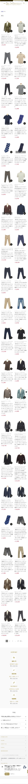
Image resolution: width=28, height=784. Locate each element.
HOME (2, 11)
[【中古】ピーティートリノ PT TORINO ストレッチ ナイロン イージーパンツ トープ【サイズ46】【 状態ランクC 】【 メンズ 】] (7, 177)
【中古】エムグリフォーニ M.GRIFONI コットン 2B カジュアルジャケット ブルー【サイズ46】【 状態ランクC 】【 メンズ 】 (21, 406)
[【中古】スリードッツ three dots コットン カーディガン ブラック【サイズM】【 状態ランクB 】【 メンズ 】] (21, 365)
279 (18, 641)
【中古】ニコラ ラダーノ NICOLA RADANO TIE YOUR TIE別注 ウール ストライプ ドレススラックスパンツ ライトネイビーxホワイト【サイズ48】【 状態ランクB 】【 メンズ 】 (21, 255)
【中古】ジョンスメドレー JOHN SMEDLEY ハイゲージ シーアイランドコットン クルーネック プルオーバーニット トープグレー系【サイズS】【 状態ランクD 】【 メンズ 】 (7, 408)
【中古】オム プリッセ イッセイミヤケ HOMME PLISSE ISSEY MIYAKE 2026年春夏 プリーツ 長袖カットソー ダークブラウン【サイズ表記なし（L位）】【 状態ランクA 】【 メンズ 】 (21, 474)
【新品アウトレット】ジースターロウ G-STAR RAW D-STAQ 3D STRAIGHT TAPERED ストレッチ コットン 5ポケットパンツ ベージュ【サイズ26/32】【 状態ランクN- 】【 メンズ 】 (20, 566)
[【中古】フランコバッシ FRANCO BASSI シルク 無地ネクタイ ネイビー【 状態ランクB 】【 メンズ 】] (21, 148)
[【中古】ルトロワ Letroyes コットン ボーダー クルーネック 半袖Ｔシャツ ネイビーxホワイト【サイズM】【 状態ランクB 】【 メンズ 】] (21, 89)
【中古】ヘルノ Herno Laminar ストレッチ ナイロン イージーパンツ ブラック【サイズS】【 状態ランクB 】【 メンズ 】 (7, 102)
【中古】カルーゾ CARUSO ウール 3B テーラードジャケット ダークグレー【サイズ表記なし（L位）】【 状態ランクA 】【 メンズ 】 (21, 597)
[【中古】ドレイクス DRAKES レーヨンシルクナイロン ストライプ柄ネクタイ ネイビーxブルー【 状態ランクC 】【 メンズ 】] (7, 520)
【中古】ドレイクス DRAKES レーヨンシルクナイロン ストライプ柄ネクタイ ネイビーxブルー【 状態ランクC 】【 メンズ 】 (7, 533)
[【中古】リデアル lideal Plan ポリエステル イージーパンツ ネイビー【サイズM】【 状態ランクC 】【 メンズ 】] (21, 273)
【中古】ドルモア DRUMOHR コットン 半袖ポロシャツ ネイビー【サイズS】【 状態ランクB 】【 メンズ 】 (7, 132)
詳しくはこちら (14, 666)
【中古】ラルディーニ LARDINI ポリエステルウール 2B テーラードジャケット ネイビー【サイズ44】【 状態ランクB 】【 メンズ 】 (21, 504)
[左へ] (2, 4)
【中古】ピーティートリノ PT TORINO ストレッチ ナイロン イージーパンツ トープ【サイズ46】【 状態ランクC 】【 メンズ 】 (7, 189)
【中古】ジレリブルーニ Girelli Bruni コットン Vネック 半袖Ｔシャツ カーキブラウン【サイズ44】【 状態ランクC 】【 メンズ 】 (7, 377)
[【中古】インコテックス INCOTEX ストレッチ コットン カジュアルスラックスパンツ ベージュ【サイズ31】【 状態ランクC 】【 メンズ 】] (7, 303)
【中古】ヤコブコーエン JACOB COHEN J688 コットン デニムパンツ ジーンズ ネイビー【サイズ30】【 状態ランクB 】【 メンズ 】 (7, 346)
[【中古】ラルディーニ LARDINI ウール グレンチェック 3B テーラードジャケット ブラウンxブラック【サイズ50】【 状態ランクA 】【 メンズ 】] (7, 616)
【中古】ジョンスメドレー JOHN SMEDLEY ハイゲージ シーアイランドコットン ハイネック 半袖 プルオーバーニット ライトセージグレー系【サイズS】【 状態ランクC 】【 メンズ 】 (21, 191)
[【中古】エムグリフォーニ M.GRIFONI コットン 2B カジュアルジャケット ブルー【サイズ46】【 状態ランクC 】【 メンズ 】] (21, 393)
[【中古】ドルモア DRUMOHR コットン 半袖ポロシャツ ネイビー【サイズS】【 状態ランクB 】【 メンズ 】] (7, 119)
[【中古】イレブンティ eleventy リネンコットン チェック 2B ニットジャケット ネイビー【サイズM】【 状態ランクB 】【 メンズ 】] (7, 491)
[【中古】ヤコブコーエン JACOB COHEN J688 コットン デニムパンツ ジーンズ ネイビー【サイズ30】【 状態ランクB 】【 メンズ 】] (7, 334)
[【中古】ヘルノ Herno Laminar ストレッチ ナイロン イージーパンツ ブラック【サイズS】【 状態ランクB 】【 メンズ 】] (7, 89)
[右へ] (26, 4)
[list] (14, 680)
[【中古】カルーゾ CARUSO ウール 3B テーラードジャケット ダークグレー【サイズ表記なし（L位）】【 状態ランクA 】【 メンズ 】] (21, 584)
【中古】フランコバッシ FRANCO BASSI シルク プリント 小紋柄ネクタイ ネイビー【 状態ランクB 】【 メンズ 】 (21, 132)
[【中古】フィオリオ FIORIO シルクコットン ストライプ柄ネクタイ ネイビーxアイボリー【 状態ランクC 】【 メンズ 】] (7, 148)
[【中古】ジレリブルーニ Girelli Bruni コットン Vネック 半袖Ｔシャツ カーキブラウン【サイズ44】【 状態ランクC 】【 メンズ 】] (7, 365)
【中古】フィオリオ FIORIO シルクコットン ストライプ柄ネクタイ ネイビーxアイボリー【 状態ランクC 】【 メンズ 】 (7, 161)
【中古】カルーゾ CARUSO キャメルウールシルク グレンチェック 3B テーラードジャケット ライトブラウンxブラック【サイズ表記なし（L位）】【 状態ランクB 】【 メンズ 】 (7, 598)
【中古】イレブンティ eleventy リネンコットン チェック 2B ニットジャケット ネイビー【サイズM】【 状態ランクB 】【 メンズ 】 (7, 504)
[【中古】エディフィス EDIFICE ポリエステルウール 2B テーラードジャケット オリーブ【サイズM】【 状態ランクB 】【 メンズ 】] (7, 27)
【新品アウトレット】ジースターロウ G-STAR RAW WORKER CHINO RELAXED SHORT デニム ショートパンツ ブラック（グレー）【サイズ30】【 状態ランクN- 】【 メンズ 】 (21, 534)
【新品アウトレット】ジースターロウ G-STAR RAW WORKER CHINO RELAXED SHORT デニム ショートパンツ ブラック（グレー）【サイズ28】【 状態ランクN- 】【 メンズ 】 (7, 566)
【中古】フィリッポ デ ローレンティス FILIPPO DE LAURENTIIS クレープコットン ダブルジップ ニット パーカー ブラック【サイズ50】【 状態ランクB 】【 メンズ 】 (21, 441)
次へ (21, 641)
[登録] (26, 755)
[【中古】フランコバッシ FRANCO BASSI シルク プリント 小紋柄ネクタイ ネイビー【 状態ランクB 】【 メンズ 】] (21, 119)
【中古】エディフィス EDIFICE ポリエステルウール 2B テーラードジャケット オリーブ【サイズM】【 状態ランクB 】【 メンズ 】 (7, 40)
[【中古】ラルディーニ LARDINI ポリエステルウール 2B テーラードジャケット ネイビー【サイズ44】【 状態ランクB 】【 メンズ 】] (21, 491)
